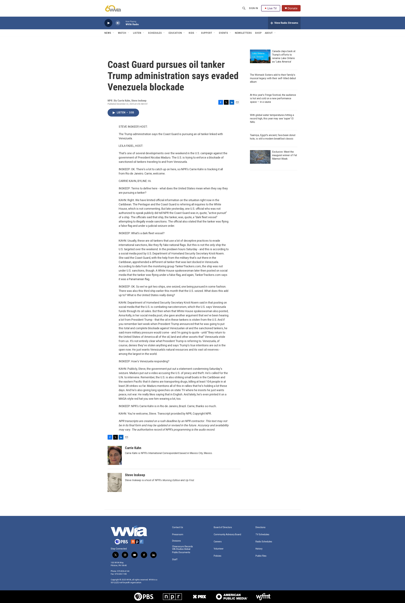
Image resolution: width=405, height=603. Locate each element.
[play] (108, 23)
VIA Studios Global (181, 549)
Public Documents (181, 552)
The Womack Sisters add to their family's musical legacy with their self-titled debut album (273, 78)
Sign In (253, 8)
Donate (292, 8)
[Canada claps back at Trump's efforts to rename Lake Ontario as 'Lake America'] (260, 56)
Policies (217, 556)
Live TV (272, 8)
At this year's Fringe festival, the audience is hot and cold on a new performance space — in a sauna (273, 98)
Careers (218, 541)
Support (206, 33)
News (107, 33)
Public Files (260, 556)
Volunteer (219, 549)
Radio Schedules (263, 541)
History (258, 549)
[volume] (118, 23)
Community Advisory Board (227, 534)
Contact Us (177, 527)
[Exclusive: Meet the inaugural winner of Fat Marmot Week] (260, 157)
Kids (191, 33)
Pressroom (177, 534)
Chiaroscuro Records (182, 546)
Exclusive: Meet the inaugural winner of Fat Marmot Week (284, 155)
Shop (258, 33)
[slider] (122, 23)
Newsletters (243, 33)
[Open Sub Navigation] (113, 33)
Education (175, 33)
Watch (122, 33)
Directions (260, 527)
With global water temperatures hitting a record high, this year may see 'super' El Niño (272, 119)
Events (223, 33)
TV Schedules (262, 534)
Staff (175, 559)
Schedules (155, 33)
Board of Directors (223, 527)
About (269, 33)
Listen (137, 33)
